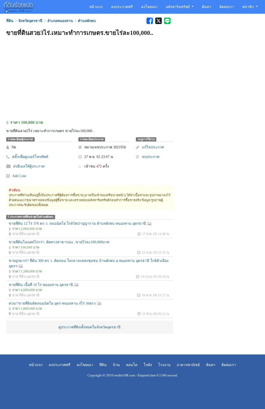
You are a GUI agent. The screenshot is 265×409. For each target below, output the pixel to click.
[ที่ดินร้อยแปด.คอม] (18, 6)
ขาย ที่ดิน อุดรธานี (25, 234)
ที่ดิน (103, 365)
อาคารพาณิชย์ (188, 365)
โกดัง (148, 365)
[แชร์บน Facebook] (149, 21)
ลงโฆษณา (149, 7)
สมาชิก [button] (248, 7)
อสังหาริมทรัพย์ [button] (178, 7)
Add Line (19, 176)
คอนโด (131, 365)
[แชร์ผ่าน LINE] (167, 21)
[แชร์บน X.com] (158, 21)
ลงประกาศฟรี (122, 7)
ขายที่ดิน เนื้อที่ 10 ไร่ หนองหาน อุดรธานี (41, 285)
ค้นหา (206, 7)
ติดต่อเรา (226, 7)
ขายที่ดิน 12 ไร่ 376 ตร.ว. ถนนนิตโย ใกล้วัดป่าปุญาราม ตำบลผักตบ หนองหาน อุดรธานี (77, 223)
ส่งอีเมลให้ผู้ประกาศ (29, 166)
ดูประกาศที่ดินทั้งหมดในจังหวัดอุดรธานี (89, 327)
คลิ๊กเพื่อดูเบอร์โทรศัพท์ (30, 157)
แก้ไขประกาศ (153, 147)
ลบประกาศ (150, 157)
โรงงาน (164, 365)
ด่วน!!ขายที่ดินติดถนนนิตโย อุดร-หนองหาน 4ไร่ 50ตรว (52, 303)
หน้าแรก (96, 7)
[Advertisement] (89, 79)
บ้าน (116, 365)
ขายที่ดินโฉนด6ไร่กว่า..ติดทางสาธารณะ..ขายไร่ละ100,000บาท (59, 242)
